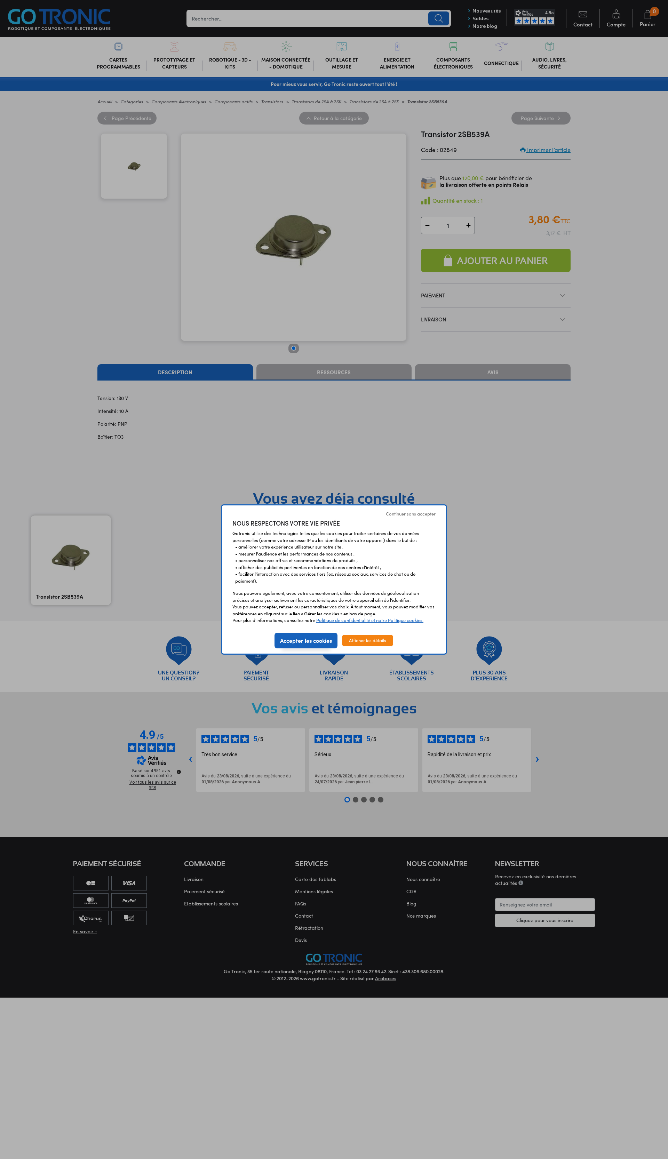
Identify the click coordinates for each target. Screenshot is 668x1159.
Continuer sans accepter (411, 514)
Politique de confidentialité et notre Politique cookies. (369, 620)
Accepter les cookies (306, 640)
